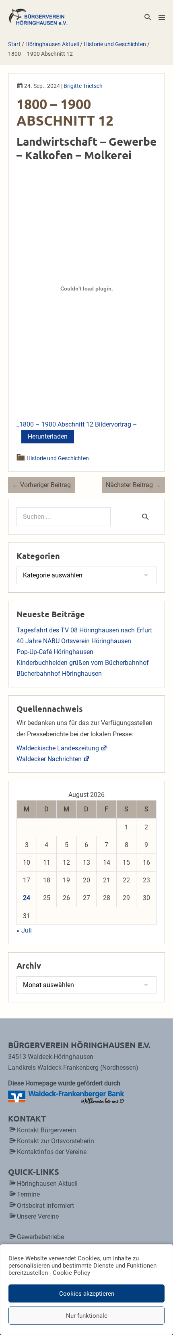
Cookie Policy (71, 1272)
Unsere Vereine (38, 1216)
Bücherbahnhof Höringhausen (59, 673)
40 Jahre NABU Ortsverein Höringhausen (73, 641)
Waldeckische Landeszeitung (57, 748)
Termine (28, 1194)
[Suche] (145, 516)
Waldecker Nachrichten (49, 759)
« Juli (24, 930)
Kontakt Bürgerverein (46, 1130)
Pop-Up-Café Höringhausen (54, 652)
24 (26, 898)
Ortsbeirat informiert (45, 1205)
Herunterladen (48, 436)
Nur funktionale (86, 1315)
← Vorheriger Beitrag (41, 485)
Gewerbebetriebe (40, 1237)
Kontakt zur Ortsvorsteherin (55, 1141)
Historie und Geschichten (58, 458)
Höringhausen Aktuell (47, 1183)
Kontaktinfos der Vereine (51, 1152)
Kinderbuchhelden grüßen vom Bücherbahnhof (82, 662)
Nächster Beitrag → (133, 485)
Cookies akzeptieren (86, 1293)
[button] (147, 17)
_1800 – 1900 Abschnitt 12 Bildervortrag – (76, 424)
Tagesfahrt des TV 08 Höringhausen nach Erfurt (84, 630)
